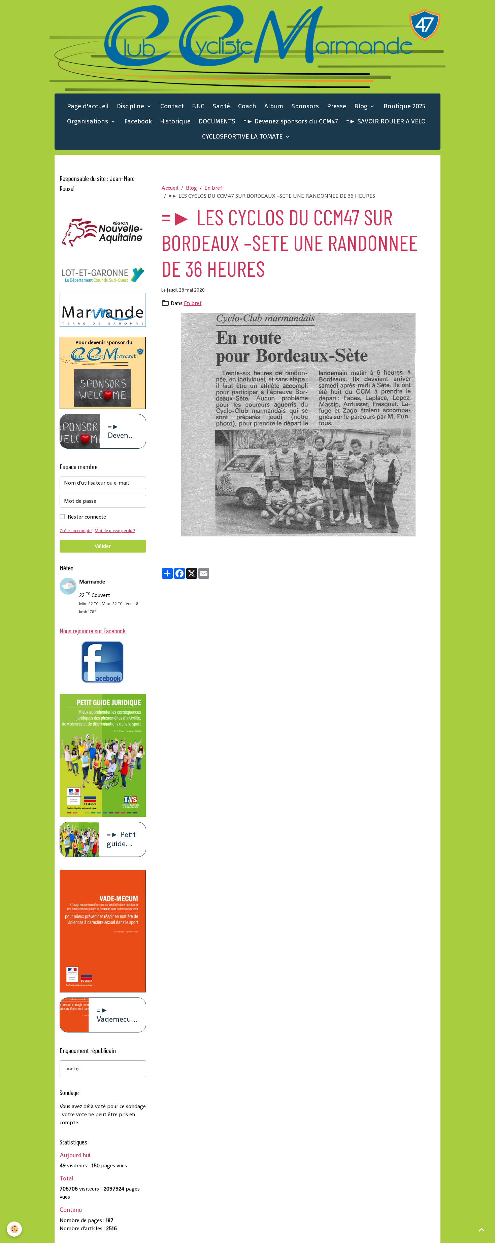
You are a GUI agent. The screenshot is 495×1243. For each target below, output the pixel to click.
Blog (361, 106)
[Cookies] (14, 1229)
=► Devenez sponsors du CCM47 (290, 121)
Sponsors (305, 106)
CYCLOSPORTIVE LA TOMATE (243, 136)
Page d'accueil (88, 106)
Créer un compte (76, 530)
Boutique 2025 (404, 106)
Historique (175, 121)
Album (273, 106)
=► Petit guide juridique (122, 839)
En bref (213, 187)
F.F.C (198, 106)
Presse (336, 106)
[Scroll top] (481, 1229)
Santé (221, 106)
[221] (298, 424)
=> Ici (73, 1068)
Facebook (138, 121)
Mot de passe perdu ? (115, 530)
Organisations (88, 121)
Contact (172, 106)
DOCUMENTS (217, 121)
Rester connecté (87, 516)
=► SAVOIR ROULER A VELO (386, 121)
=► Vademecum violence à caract (117, 1015)
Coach (247, 106)
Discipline (131, 106)
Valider (103, 546)
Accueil (169, 187)
